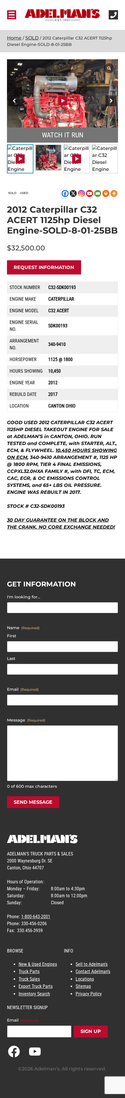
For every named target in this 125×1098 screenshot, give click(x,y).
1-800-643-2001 (35, 916)
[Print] (105, 193)
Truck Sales (29, 979)
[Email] (97, 193)
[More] (113, 193)
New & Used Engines (38, 964)
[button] (111, 100)
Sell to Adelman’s (92, 964)
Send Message (33, 802)
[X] (73, 193)
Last (11, 658)
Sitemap (83, 986)
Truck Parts (29, 971)
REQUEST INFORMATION (44, 267)
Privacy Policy (89, 994)
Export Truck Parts (36, 986)
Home (14, 38)
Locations (85, 979)
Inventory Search (34, 994)
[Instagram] (81, 193)
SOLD (32, 38)
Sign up (91, 1031)
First (11, 635)
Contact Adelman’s (93, 971)
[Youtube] (89, 193)
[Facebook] (65, 193)
